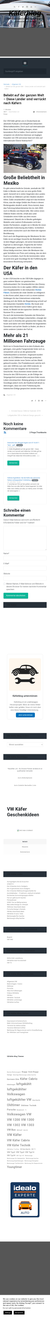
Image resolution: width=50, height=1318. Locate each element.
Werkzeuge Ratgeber (31, 1161)
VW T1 (33, 1149)
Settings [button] (8, 1313)
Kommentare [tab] (25, 852)
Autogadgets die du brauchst (18, 882)
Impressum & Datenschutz (17, 1021)
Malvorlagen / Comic (14, 984)
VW (28, 1114)
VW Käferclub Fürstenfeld (16, 960)
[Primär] (25, 63)
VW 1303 (27, 1125)
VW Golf (19, 1130)
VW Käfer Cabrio (18, 1140)
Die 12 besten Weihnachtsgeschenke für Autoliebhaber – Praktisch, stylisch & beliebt (23, 892)
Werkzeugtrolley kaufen (16, 918)
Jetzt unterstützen (25, 715)
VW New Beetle (25, 1149)
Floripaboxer (12, 900)
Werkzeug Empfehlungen (15, 1161)
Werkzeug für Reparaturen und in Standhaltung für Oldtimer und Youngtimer (24, 1031)
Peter (5, 114)
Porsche (10, 988)
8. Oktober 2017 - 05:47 (14, 447)
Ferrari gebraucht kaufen (16, 898)
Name (6, 553)
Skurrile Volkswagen (14, 991)
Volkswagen (16, 1114)
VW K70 (25, 1130)
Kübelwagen (11, 1084)
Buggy (24, 1072)
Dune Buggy (33, 1072)
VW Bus (9, 995)
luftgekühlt (23, 1084)
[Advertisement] (25, 43)
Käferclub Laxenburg (15, 958)
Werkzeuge (28, 1155)
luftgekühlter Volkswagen (17, 1091)
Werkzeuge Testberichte (15, 1163)
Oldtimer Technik (28, 1105)
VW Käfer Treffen (13, 1149)
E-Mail (6, 563)
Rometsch (20, 1110)
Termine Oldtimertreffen (16, 1028)
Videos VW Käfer (13, 993)
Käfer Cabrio (28, 1079)
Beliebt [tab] (25, 841)
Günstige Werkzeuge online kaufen (24, 1075)
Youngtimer (14, 1167)
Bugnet (9, 937)
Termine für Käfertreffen (16, 1025)
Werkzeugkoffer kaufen (15, 916)
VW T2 (9, 963)
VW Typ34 (11, 1155)
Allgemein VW (16, 84)
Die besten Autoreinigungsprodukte (20, 895)
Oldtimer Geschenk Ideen (16, 907)
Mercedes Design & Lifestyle (17, 904)
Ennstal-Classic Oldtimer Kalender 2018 (25, 411)
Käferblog (25, 13)
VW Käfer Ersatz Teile (15, 914)
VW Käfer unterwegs (14, 1000)
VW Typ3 (11, 1152)
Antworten (13, 463)
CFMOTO (10, 884)
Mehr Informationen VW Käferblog (19, 1023)
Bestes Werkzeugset (14, 1072)
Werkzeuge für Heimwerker (16, 1158)
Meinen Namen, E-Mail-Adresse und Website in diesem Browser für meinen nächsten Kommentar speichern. (26, 587)
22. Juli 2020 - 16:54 (13, 482)
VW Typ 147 (20, 1155)
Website (6, 574)
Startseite (6, 84)
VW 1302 (10, 939)
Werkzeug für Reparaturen (33, 1163)
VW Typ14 (29, 1152)
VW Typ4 (20, 1152)
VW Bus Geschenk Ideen (15, 911)
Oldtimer (10, 986)
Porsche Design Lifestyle (16, 909)
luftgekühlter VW (19, 1100)
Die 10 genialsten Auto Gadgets (18, 888)
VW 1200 (13, 1120)
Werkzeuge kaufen (32, 1158)
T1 (26, 1110)
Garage (9, 1075)
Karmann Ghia (13, 1079)
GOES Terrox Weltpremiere (17, 902)
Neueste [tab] (25, 847)
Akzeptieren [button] (19, 1313)
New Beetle (36, 1100)
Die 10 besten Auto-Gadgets (17, 886)
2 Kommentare (41, 112)
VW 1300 (27, 1120)
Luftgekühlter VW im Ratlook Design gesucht (24, 415)
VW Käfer (14, 1135)
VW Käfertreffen (13, 1002)
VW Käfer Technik (13, 997)
